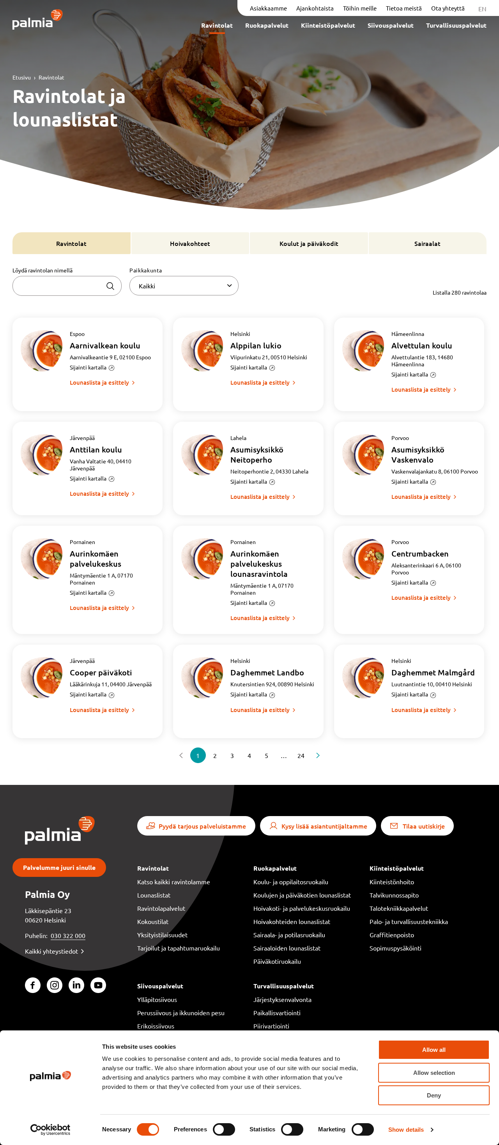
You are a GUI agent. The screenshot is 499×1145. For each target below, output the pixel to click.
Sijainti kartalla (88, 367)
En (482, 8)
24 (301, 755)
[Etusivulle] (37, 20)
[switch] (224, 1129)
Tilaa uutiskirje (424, 826)
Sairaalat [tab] (427, 243)
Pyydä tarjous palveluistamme (202, 826)
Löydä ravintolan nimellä (42, 270)
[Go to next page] (318, 755)
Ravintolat (51, 77)
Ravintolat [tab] (71, 243)
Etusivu (21, 77)
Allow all (434, 1049)
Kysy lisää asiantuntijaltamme (324, 826)
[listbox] (184, 285)
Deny (434, 1095)
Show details (406, 1129)
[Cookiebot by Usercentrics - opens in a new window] (50, 1130)
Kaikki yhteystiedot (51, 951)
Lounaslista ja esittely (99, 382)
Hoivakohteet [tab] (190, 243)
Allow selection (434, 1072)
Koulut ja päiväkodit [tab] (309, 243)
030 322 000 (68, 935)
